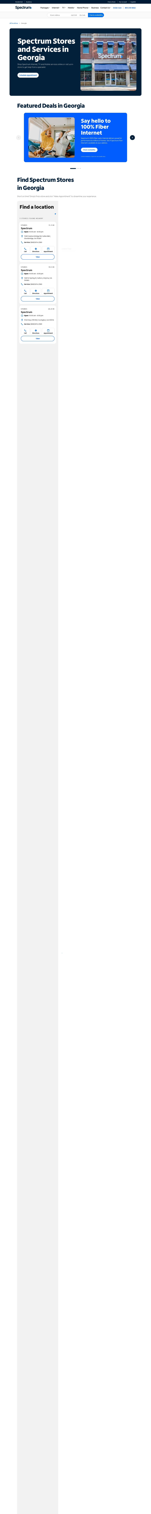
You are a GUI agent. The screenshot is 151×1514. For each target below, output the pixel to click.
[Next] (132, 137)
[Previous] (18, 137)
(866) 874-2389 (33, 242)
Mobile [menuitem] (71, 7)
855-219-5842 (130, 8)
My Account (123, 2)
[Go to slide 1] (73, 168)
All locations (14, 23)
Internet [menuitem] (56, 7)
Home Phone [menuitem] (83, 7)
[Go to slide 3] (78, 168)
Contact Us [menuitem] (105, 7)
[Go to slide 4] (80, 168)
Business (29, 2)
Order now (117, 8)
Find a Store (111, 2)
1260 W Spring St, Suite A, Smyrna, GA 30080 (38, 279)
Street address (53, 13)
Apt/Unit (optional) (75, 13)
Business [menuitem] (95, 7)
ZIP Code (83, 13)
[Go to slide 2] (77, 168)
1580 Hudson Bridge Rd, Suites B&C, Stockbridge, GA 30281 (37, 237)
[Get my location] (55, 214)
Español (133, 2)
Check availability (96, 15)
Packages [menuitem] (45, 7)
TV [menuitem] (64, 7)
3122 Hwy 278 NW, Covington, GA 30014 (39, 320)
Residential (19, 2)
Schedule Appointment (28, 75)
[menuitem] (19, 2)
